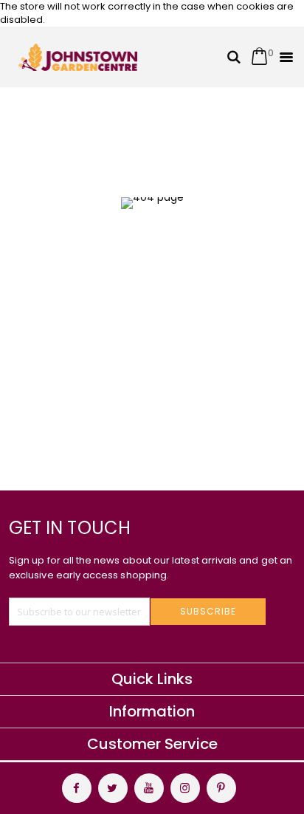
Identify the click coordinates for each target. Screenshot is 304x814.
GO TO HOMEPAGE (146, 317)
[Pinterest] (221, 788)
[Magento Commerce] (77, 57)
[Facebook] (76, 788)
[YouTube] (149, 788)
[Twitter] (113, 788)
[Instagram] (185, 788)
